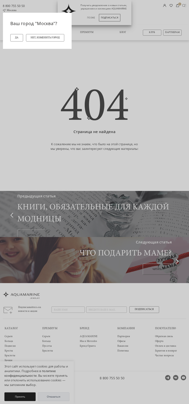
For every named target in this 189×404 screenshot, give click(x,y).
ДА (16, 37)
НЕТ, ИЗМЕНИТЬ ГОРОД (45, 37)
